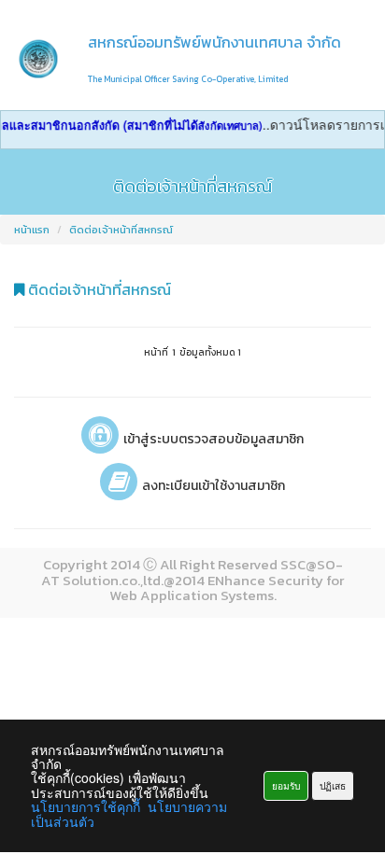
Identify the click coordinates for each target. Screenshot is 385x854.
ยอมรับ (286, 785)
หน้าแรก (32, 229)
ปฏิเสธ (333, 785)
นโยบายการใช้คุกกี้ (85, 806)
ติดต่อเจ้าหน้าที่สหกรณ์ (121, 229)
